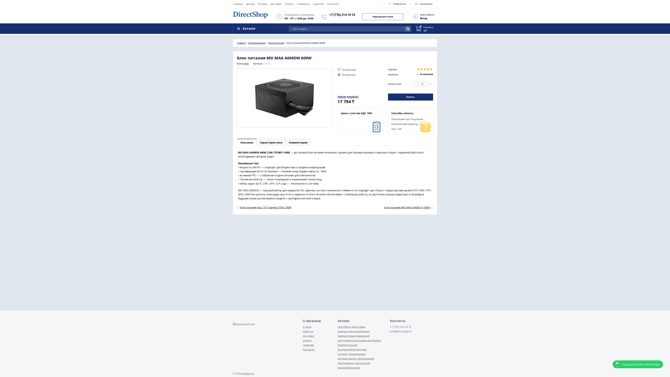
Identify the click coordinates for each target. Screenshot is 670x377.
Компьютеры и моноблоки (353, 331)
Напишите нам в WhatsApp (641, 364)
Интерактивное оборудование (356, 358)
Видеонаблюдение (349, 367)
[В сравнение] (347, 74)
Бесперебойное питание (352, 349)
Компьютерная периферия (353, 336)
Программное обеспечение (354, 363)
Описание (246, 142)
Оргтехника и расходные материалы (359, 340)
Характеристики (271, 142)
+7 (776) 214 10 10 (342, 15)
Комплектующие (347, 345)
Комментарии (298, 142)
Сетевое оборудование (352, 354)
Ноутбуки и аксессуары (351, 326)
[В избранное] (347, 69)
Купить (410, 96)
